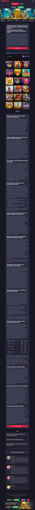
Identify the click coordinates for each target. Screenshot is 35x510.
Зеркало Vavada (17, 48)
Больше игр (17, 111)
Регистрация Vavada (17, 426)
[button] (1, 14)
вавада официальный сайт (22, 362)
